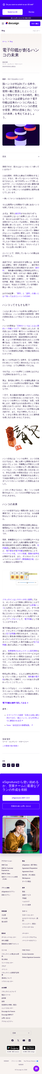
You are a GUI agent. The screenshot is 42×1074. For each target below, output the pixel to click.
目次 (4, 156)
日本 (14, 1033)
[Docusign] (12, 23)
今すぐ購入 (35, 24)
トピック (36, 31)
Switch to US (12, 12)
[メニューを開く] (3, 23)
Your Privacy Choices (29, 1061)
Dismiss (31, 12)
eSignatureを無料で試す (21, 798)
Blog (11, 41)
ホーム (4, 41)
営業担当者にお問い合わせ (21, 806)
